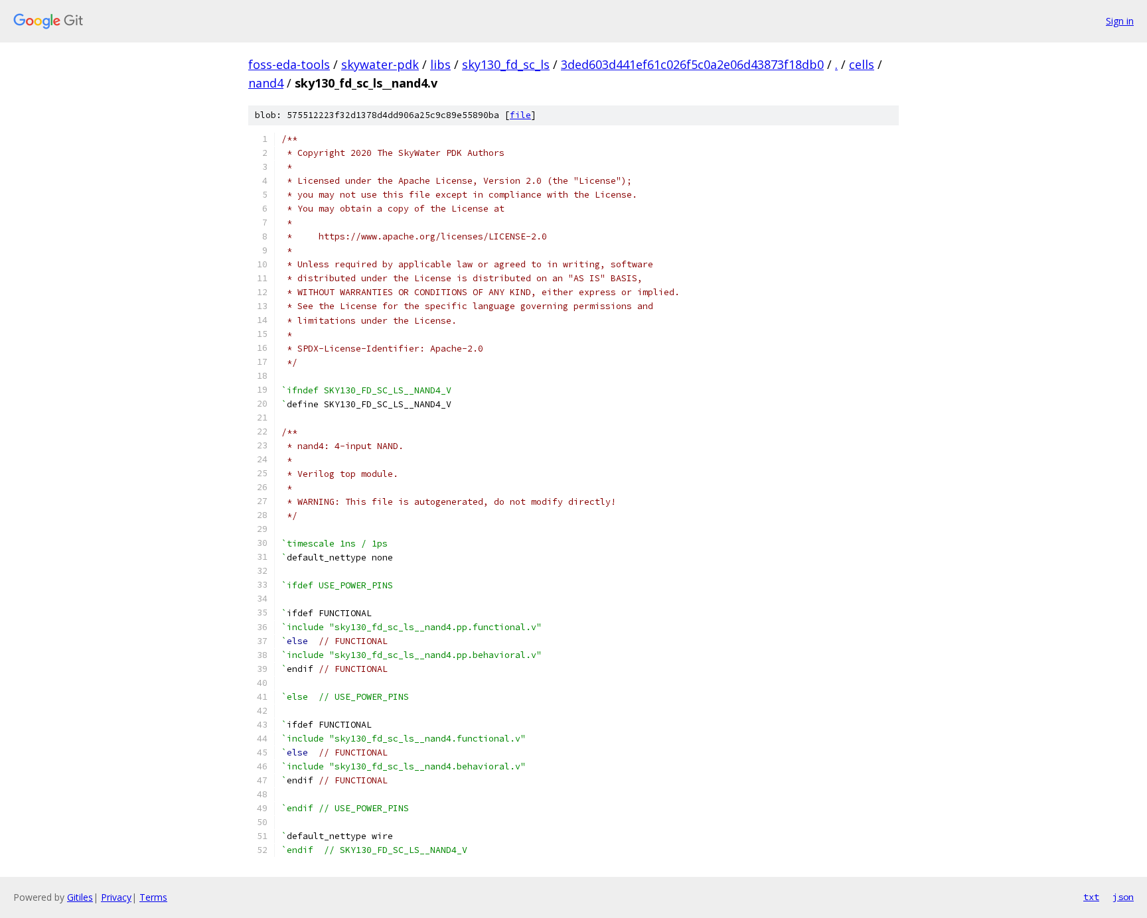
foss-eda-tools (289, 64)
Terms (153, 897)
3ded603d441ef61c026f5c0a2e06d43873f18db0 (692, 64)
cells (861, 64)
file (520, 115)
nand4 (265, 83)
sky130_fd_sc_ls (506, 64)
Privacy (116, 897)
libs (440, 64)
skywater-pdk (380, 64)
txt (1091, 897)
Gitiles (80, 897)
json (1123, 897)
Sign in (1120, 21)
